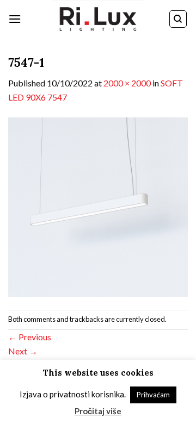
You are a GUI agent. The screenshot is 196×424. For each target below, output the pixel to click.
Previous (29, 337)
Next (23, 351)
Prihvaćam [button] (153, 394)
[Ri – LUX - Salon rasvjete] (98, 19)
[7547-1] (98, 206)
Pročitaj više (98, 411)
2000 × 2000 (127, 83)
